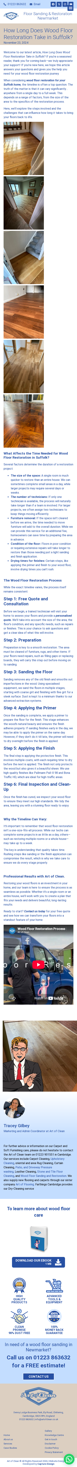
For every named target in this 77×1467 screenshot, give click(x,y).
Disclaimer (50, 1443)
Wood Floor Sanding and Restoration (43, 1176)
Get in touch (51, 1439)
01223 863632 (26, 1419)
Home (7, 1435)
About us (8, 1439)
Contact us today (34, 911)
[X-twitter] (59, 4)
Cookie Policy (52, 1448)
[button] (70, 8)
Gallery (48, 1431)
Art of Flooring (25, 1184)
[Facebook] (53, 4)
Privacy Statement (54, 1452)
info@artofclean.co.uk (46, 1419)
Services (8, 1443)
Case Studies (10, 1448)
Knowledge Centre (54, 1435)
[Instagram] (65, 4)
